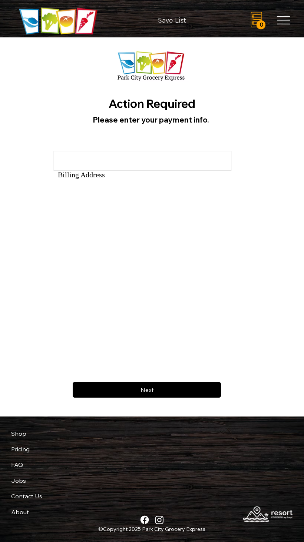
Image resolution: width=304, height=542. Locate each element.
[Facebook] (144, 519)
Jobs (18, 480)
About (20, 512)
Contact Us (26, 496)
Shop (18, 433)
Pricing (20, 449)
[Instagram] (159, 519)
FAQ (17, 464)
